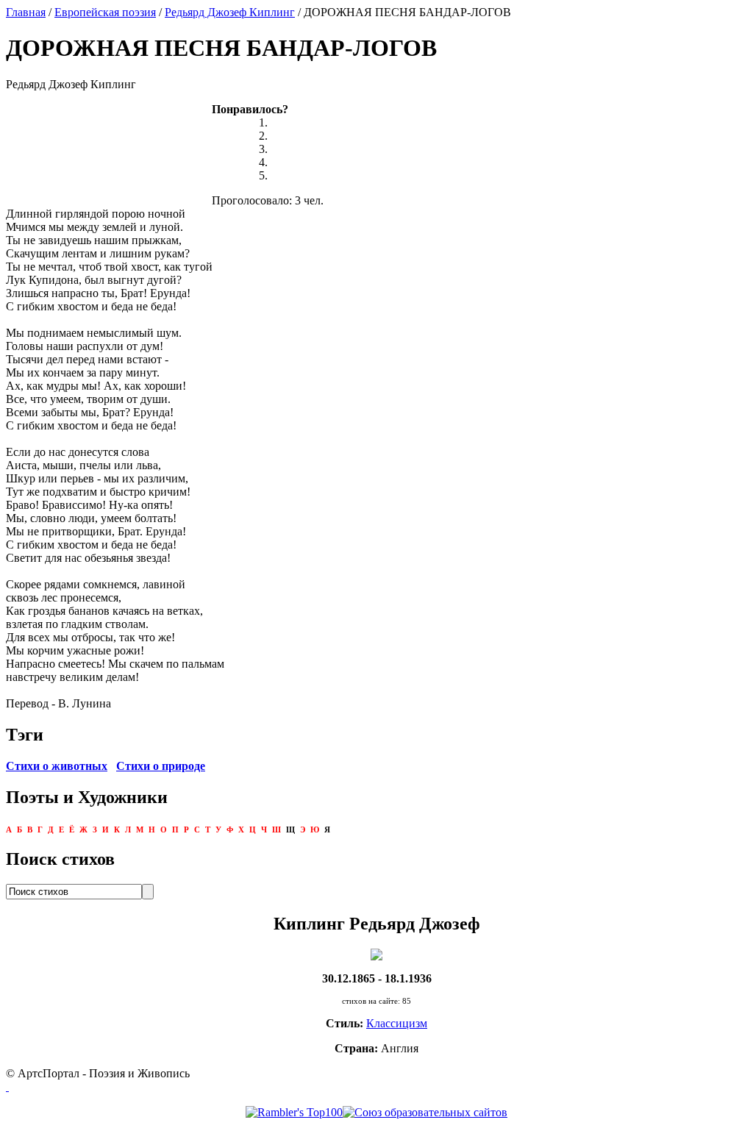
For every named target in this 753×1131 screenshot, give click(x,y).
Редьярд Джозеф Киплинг (230, 12)
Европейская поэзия (105, 12)
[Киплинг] (376, 953)
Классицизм (396, 1023)
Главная (26, 12)
